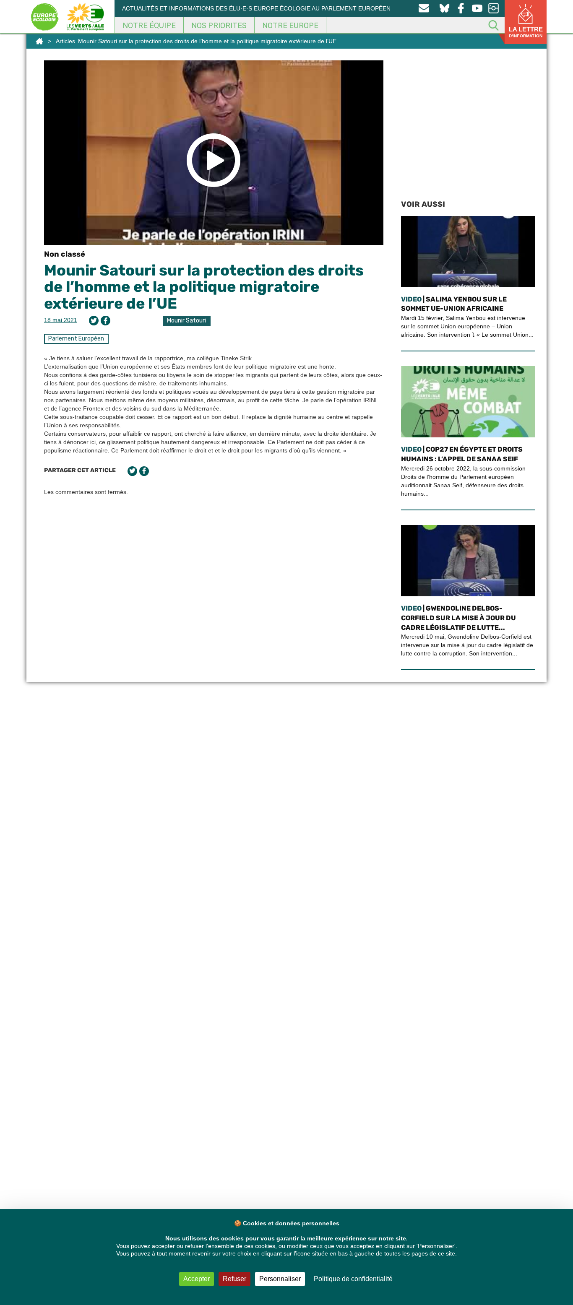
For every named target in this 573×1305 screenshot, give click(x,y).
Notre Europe (290, 25)
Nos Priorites (219, 25)
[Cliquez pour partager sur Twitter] (94, 320)
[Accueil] (39, 41)
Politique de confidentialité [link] (353, 1278)
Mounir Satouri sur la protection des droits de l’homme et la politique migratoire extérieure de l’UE (204, 286)
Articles (65, 41)
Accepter (196, 1278)
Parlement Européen (76, 338)
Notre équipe (149, 25)
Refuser (234, 1278)
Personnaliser (280, 1278)
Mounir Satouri (186, 320)
